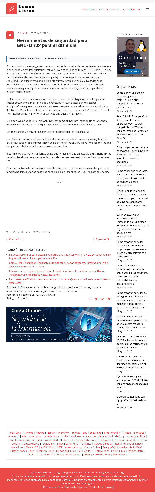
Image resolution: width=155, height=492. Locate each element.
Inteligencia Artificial (130, 447)
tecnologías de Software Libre (26, 440)
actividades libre (136, 436)
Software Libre (30, 443)
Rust (117, 443)
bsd (111, 436)
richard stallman (71, 436)
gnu (84, 432)
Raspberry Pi (46, 454)
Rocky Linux (15, 432)
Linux (59, 443)
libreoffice (132, 440)
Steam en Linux (45, 451)
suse (31, 436)
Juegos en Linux (65, 451)
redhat (75, 432)
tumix (94, 440)
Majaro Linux (135, 451)
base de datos (51, 436)
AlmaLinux (17, 447)
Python (127, 432)
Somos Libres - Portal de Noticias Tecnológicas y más (112, 9)
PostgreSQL (109, 447)
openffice (119, 440)
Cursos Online (92, 447)
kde (24, 436)
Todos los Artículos (101, 487)
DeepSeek (119, 454)
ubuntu (67, 440)
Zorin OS (89, 451)
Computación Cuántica (68, 454)
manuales (138, 432)
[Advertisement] (59, 205)
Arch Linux (103, 451)
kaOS (44, 447)
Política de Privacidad (76, 487)
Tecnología (47, 443)
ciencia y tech (81, 440)
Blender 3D (32, 447)
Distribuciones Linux (22, 451)
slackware (105, 440)
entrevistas (89, 436)
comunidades (52, 440)
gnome (29, 432)
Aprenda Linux (73, 447)
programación (112, 432)
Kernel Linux (118, 451)
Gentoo (32, 454)
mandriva (63, 432)
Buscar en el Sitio (53, 487)
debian (51, 432)
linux (24, 33)
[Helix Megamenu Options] (147, 9)
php (38, 436)
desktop (120, 436)
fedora (102, 436)
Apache (39, 432)
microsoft (13, 436)
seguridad (95, 432)
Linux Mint (72, 443)
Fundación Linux (132, 443)
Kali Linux (86, 443)
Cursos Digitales (103, 443)
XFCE (60, 447)
